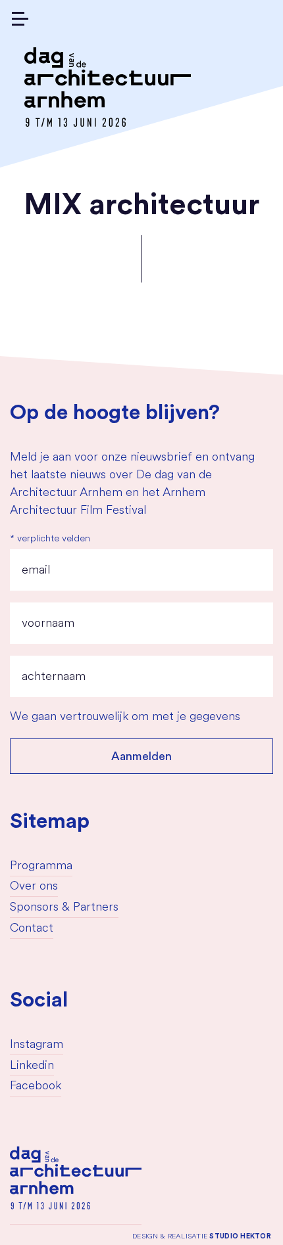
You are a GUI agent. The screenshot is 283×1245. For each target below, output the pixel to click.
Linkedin (32, 1066)
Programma (41, 866)
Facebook (35, 1087)
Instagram (36, 1045)
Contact (31, 929)
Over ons (34, 887)
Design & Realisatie (201, 1236)
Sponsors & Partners (64, 908)
